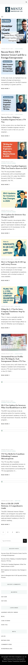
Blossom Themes (7, 661)
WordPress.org (6, 648)
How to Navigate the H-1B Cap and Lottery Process (13, 263)
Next (17, 532)
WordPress (22, 661)
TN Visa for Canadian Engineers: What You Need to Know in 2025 (14, 167)
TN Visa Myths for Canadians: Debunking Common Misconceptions (13, 456)
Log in (3, 636)
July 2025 (4, 597)
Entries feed (5, 640)
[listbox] (14, 31)
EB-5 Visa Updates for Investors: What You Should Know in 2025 (13, 406)
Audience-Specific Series (8, 163)
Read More (4, 88)
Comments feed (6, 644)
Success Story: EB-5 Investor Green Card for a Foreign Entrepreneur (14, 38)
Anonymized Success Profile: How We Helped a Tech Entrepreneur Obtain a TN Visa (13, 358)
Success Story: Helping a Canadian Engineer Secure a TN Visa (13, 119)
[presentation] (1, 31)
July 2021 (4, 601)
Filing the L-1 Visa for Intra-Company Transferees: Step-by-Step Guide (13, 311)
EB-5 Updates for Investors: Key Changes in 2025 (13, 215)
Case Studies (14, 32)
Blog (3, 616)
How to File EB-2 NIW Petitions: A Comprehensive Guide (12, 505)
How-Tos (17, 259)
